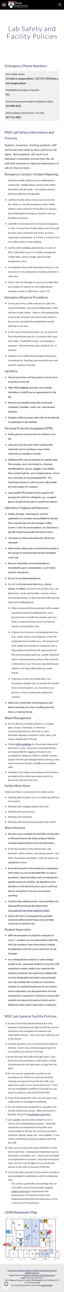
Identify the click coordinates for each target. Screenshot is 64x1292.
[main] (32, 32)
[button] (4, 4)
